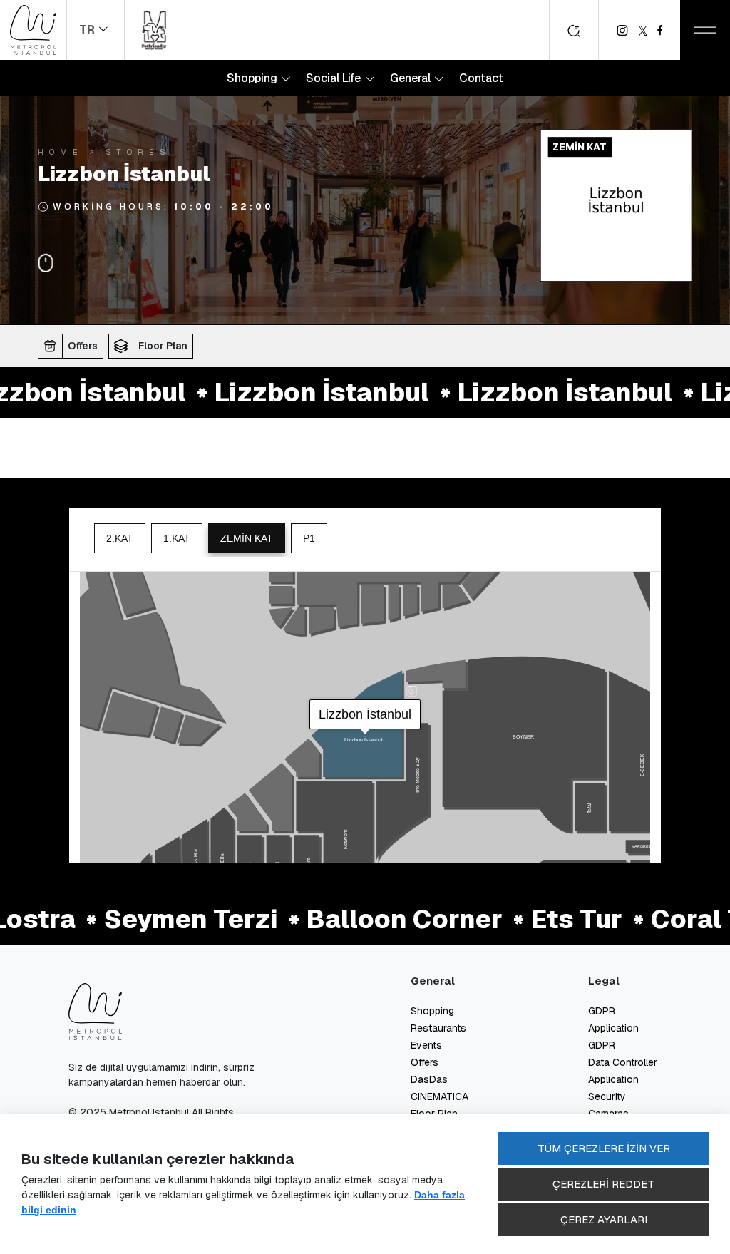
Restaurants (438, 1028)
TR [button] (88, 29)
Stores (138, 152)
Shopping (432, 1010)
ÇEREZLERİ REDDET (603, 1184)
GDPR (601, 1045)
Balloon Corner (378, 919)
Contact (481, 78)
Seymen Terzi (165, 919)
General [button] (411, 78)
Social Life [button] (335, 78)
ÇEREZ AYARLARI (603, 1219)
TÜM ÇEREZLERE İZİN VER (604, 1148)
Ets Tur (550, 919)
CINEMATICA (439, 1096)
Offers (424, 1062)
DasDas (429, 1079)
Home (60, 152)
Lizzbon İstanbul (295, 392)
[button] (73, 345)
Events (426, 1045)
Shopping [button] (253, 78)
